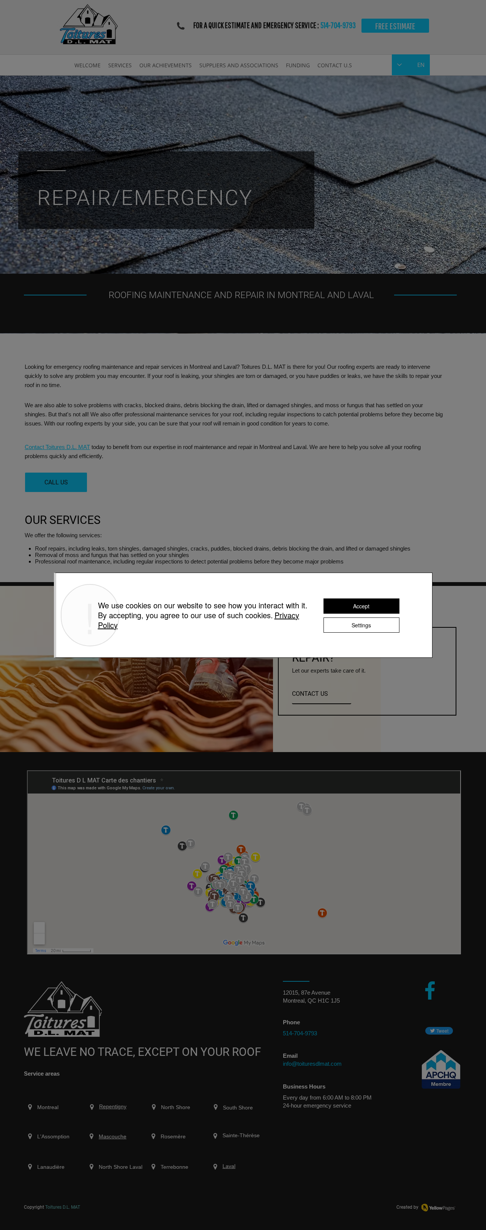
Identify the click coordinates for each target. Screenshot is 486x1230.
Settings (361, 625)
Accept (361, 606)
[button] (120, 64)
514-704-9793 (338, 25)
